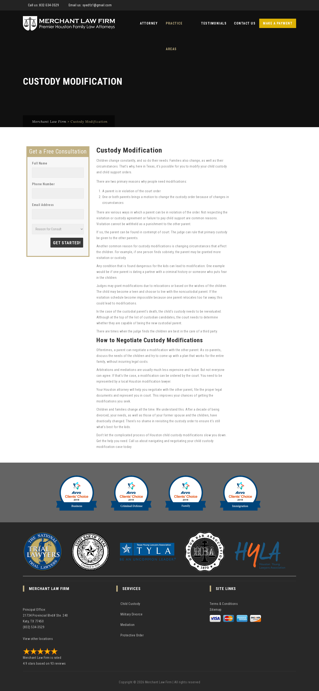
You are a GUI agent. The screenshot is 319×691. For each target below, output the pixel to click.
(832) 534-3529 (33, 627)
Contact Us (244, 23)
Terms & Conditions (224, 604)
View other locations (38, 639)
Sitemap (216, 609)
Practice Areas (174, 28)
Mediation (128, 625)
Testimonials (214, 23)
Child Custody (130, 604)
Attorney (149, 23)
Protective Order (132, 635)
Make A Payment (277, 23)
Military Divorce (131, 614)
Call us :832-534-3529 (43, 5)
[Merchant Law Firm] (69, 23)
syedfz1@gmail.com (97, 5)
